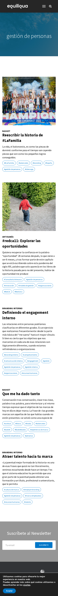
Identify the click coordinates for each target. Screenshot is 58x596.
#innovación (9, 285)
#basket (7, 429)
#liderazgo (29, 169)
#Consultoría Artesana (13, 279)
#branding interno (11, 355)
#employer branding (31, 489)
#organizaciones (44, 285)
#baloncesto (23, 163)
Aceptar (9, 591)
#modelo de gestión (26, 285)
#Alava (18, 423)
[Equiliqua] (18, 6)
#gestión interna (31, 367)
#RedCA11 (18, 291)
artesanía (7, 237)
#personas (29, 436)
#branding (37, 163)
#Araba (28, 423)
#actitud (7, 423)
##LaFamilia (9, 163)
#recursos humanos (29, 373)
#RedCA (7, 291)
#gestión (46, 361)
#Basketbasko (20, 429)
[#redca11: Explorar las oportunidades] (29, 206)
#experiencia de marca (39, 429)
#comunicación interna (13, 361)
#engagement (32, 361)
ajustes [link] (26, 584)
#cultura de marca (11, 489)
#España (48, 163)
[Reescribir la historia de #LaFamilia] (29, 101)
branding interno (12, 308)
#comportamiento (30, 355)
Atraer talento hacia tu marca (27, 456)
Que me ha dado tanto (21, 393)
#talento (27, 502)
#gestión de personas (12, 169)
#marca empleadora (33, 496)
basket (6, 131)
